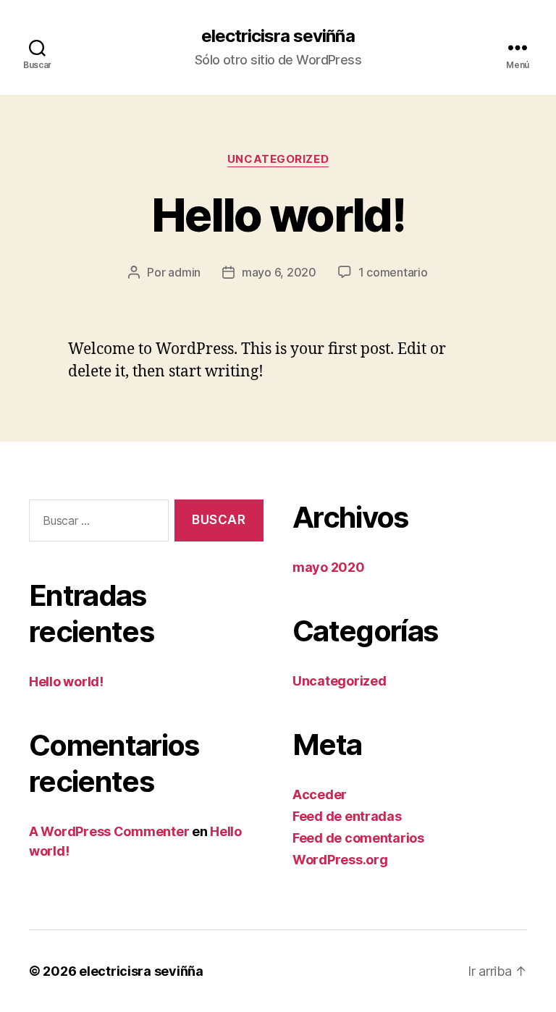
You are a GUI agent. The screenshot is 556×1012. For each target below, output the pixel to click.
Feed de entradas (347, 816)
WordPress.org (340, 859)
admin (184, 272)
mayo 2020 (328, 567)
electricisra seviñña (277, 36)
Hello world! (278, 215)
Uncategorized (278, 159)
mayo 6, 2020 (279, 272)
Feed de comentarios (358, 838)
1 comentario (393, 272)
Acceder (319, 794)
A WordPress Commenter (109, 831)
